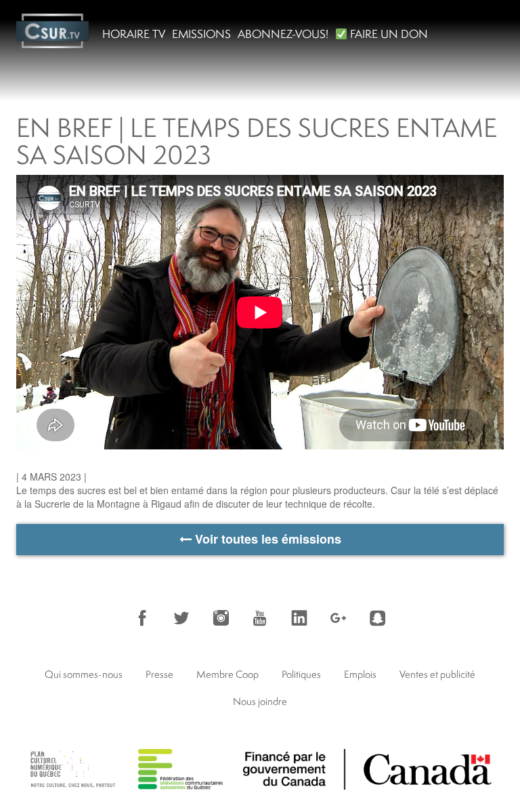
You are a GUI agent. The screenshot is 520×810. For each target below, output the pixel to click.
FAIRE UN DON (387, 33)
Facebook (142, 618)
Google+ (338, 618)
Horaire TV (133, 33)
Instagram (220, 618)
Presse (159, 674)
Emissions (201, 33)
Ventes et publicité (437, 674)
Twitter (181, 618)
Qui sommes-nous (84, 674)
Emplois (360, 674)
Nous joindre (260, 701)
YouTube (260, 618)
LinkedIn (299, 618)
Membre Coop (227, 674)
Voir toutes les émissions (266, 539)
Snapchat (378, 618)
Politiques (301, 674)
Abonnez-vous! (283, 33)
